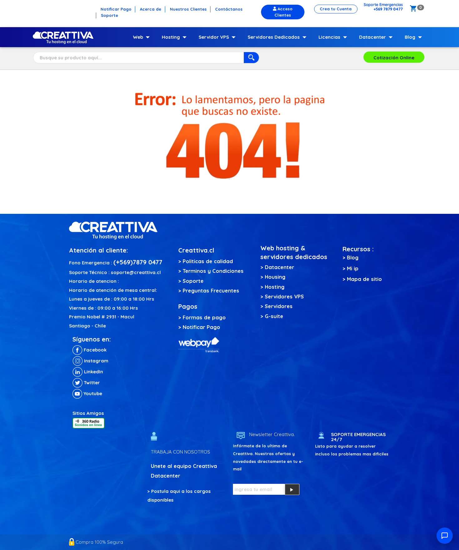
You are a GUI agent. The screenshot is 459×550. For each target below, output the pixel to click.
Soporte (193, 280)
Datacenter (377, 37)
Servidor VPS (218, 37)
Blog (415, 37)
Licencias (334, 37)
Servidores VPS (284, 296)
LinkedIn (93, 372)
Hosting (175, 37)
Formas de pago (204, 317)
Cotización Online (393, 58)
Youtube (92, 393)
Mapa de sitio (364, 279)
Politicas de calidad (208, 261)
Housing (275, 276)
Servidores (279, 306)
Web (142, 37)
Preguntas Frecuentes (211, 290)
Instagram (95, 361)
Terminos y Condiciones (213, 271)
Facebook (94, 350)
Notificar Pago (201, 327)
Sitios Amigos (88, 413)
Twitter (91, 382)
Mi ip (352, 268)
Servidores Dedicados (278, 37)
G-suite (274, 316)
